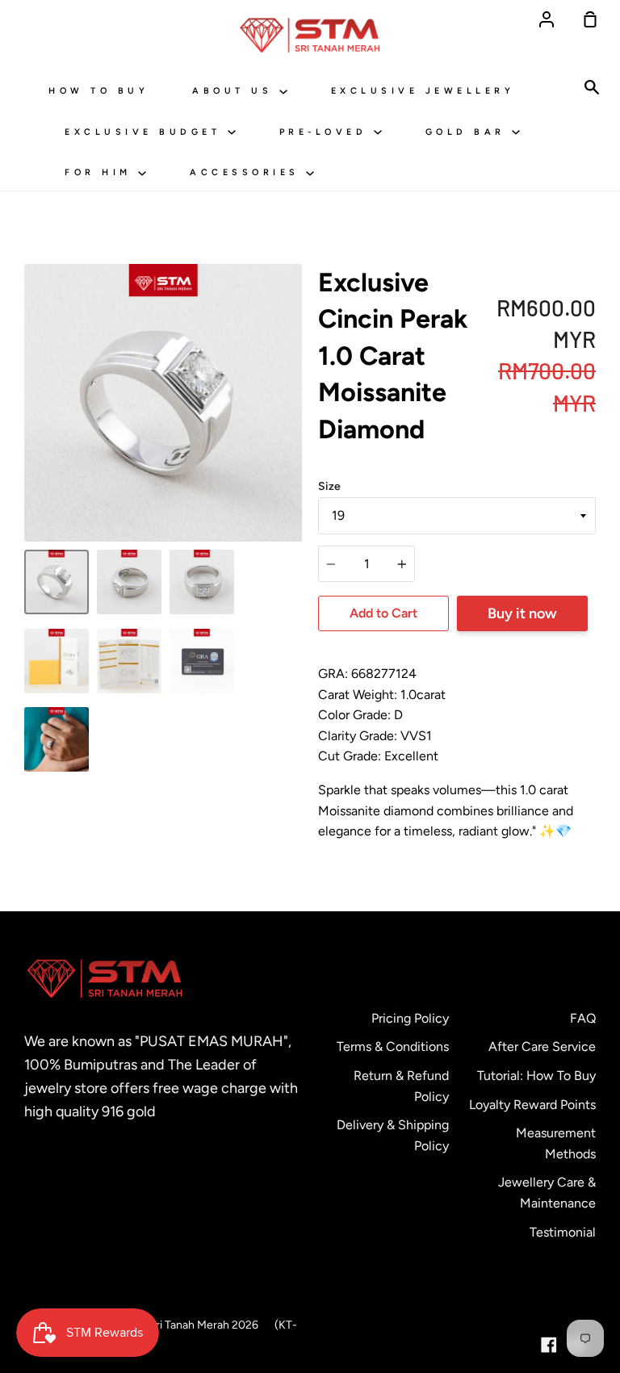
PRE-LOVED (326, 132)
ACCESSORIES (248, 172)
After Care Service (542, 1046)
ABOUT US (235, 91)
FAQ (583, 1018)
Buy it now (522, 613)
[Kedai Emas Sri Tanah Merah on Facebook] (549, 1345)
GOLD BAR (469, 132)
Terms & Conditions (393, 1046)
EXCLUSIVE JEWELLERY (423, 91)
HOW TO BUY (98, 91)
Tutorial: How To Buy (536, 1075)
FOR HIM (101, 172)
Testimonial (563, 1232)
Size (329, 486)
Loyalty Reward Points (532, 1104)
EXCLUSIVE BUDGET (146, 132)
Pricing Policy (410, 1018)
